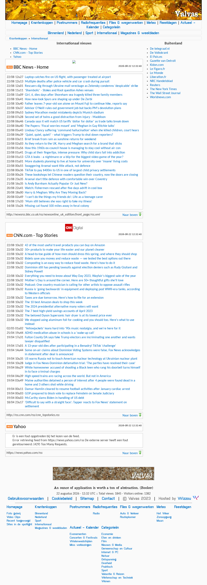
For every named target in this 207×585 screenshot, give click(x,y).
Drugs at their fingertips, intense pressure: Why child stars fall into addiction (75, 152)
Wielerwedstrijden (81, 541)
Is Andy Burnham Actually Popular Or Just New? (56, 183)
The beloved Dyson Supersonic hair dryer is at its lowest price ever (68, 315)
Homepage (19, 22)
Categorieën (111, 27)
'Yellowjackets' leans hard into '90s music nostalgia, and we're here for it (72, 328)
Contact (108, 498)
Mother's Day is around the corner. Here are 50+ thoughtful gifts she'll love (74, 280)
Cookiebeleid (62, 498)
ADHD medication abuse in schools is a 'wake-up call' (59, 333)
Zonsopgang (164, 517)
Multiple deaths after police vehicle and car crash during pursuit (67, 81)
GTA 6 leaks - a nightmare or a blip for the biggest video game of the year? (74, 157)
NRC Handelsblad (161, 81)
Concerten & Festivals (83, 537)
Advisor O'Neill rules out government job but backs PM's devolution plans (73, 108)
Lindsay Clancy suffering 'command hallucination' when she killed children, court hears (82, 130)
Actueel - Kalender (84, 527)
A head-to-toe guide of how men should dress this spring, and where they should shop (81, 254)
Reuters (155, 85)
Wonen (105, 581)
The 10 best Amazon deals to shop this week (53, 302)
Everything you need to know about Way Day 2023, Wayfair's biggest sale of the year (80, 276)
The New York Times (163, 89)
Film (104, 541)
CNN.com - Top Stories (28, 53)
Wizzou (185, 498)
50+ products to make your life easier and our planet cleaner (65, 249)
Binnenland (56, 32)
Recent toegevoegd (18, 520)
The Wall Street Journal (165, 93)
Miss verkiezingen (80, 544)
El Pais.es (156, 57)
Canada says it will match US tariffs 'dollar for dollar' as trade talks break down (77, 121)
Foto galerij (14, 513)
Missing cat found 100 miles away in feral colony (57, 206)
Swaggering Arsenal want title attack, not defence (57, 166)
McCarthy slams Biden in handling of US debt (54, 398)
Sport (89, 32)
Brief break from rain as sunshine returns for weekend (60, 139)
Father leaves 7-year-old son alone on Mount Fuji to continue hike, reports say (76, 103)
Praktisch (107, 566)
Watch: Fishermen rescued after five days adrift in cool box (63, 188)
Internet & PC (109, 552)
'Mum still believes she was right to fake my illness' (58, 201)
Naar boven (130, 215)
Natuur (105, 555)
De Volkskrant (159, 53)
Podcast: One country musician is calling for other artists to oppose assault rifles (77, 285)
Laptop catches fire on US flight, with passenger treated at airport (68, 77)
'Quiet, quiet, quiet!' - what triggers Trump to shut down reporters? (69, 135)
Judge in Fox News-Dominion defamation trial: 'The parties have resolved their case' (80, 363)
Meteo (151, 22)
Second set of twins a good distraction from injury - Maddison (65, 117)
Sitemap (87, 498)
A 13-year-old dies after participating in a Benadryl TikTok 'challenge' (70, 346)
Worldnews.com (160, 97)
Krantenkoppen (42, 22)
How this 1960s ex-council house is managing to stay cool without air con (72, 148)
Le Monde (156, 73)
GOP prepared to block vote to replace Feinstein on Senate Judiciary (69, 393)
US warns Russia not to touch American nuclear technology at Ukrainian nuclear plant (81, 358)
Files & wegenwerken (126, 22)
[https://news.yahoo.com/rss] (9, 427)
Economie (107, 534)
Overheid (106, 563)
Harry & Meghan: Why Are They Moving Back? (55, 192)
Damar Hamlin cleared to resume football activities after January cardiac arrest (77, 389)
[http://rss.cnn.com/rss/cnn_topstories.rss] (9, 236)
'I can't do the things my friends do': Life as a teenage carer (64, 197)
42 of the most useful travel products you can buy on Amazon (65, 245)
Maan (160, 520)
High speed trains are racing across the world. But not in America (68, 376)
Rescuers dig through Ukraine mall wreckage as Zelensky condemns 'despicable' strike (81, 86)
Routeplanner (128, 517)
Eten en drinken (111, 537)
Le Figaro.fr (157, 69)
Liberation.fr (158, 77)
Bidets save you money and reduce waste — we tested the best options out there (78, 258)
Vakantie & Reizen (112, 574)
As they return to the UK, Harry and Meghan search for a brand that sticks (73, 143)
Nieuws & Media (111, 544)
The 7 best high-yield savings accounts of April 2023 (59, 311)
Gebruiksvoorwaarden (26, 498)
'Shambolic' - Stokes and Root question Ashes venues (59, 90)
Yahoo (17, 57)
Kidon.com (157, 65)
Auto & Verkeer (129, 513)
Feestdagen (168, 22)
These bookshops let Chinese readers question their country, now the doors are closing (81, 174)
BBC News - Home (25, 48)
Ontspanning (108, 559)
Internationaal (107, 32)
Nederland (75, 32)
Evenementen (78, 534)
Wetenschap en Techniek (117, 577)
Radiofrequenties (93, 22)
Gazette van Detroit (163, 61)
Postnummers (67, 22)
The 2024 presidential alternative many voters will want (61, 306)
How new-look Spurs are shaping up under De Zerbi (58, 99)
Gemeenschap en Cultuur (116, 548)
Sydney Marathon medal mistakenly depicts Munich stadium (64, 112)
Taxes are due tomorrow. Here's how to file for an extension (64, 297)
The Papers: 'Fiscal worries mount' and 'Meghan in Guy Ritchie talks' (70, 126)
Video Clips (13, 517)
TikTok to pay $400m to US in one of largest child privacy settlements (70, 170)
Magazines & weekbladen (140, 32)
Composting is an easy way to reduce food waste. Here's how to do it (70, 263)
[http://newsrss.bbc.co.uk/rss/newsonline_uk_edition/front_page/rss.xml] (9, 67)
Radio (96, 513)
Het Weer (163, 513)
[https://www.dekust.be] (103, 473)
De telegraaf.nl (160, 48)
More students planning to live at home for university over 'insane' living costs (76, 161)
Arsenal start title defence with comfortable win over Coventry (66, 179)
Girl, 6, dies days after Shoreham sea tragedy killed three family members (73, 95)
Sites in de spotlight (19, 524)
